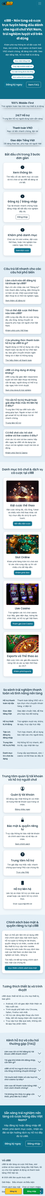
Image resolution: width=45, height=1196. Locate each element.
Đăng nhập (22, 217)
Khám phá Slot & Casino (16, 453)
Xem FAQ (33, 84)
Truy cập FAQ (22, 872)
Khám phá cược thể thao (16, 330)
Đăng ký (13, 1191)
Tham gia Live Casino (22, 623)
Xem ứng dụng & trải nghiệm (18, 390)
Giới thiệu (6, 1182)
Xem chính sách (22, 844)
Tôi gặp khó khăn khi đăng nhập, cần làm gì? (20, 1061)
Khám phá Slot (22, 572)
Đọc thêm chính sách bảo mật (22, 968)
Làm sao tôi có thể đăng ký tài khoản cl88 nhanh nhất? (19, 1052)
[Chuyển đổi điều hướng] (39, 3)
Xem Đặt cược (22, 250)
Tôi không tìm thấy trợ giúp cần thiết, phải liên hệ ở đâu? (19, 1095)
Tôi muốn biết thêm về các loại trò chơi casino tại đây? (20, 1078)
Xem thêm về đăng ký (15, 300)
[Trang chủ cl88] (7, 3)
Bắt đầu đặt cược (22, 523)
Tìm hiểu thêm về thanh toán (18, 360)
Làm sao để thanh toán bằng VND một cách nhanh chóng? (20, 1086)
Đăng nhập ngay (22, 809)
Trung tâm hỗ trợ (13, 423)
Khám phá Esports (22, 671)
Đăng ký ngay (14, 84)
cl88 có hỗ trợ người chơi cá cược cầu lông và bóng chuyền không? (20, 1069)
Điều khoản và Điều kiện (23, 1182)
